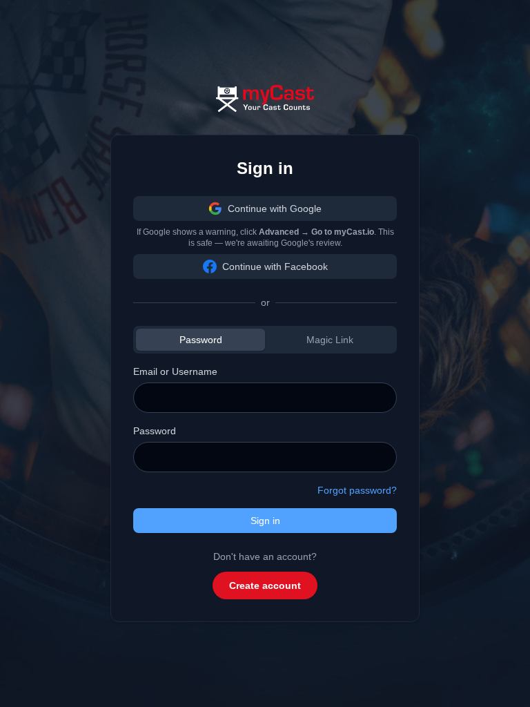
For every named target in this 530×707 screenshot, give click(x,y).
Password (200, 339)
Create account (265, 585)
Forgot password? (357, 490)
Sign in (265, 520)
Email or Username (175, 371)
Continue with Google (275, 208)
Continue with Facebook (275, 266)
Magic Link (329, 339)
